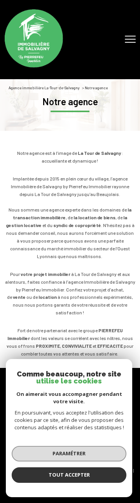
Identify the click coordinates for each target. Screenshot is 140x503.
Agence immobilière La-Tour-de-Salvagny (44, 87)
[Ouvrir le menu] (130, 39)
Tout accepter (69, 474)
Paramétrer (69, 453)
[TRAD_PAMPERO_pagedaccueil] (34, 65)
